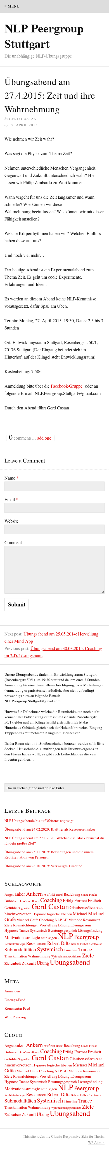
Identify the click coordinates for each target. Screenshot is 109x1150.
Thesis (99, 1136)
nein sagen (49, 937)
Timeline (70, 949)
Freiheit (94, 900)
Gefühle (10, 907)
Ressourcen (36, 943)
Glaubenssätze (82, 907)
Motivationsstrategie (22, 937)
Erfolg (68, 900)
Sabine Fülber (79, 944)
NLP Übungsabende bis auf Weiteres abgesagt (39, 820)
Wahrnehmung (39, 956)
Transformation (15, 956)
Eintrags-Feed (14, 999)
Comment (13, 542)
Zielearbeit (12, 963)
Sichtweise (95, 944)
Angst (9, 894)
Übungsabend (70, 962)
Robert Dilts (58, 943)
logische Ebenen (59, 913)
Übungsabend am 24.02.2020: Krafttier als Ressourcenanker (49, 829)
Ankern (34, 893)
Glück (99, 908)
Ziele (88, 955)
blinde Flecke (89, 895)
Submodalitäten (20, 949)
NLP (65, 935)
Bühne (9, 900)
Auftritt (49, 894)
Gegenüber (24, 908)
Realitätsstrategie (14, 944)
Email (11, 499)
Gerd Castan (50, 906)
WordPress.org (15, 1016)
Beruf (59, 895)
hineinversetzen (18, 913)
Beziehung (72, 894)
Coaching (51, 900)
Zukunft (29, 963)
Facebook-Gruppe (66, 386)
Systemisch (50, 949)
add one (44, 438)
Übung (43, 963)
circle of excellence (27, 901)
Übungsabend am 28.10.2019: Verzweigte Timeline (43, 865)
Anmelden (12, 990)
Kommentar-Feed (17, 1008)
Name (11, 478)
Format (80, 900)
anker (20, 894)
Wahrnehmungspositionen (66, 956)
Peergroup (86, 937)
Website (11, 521)
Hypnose (39, 913)
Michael (80, 913)
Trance (85, 949)
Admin (96, 1142)
